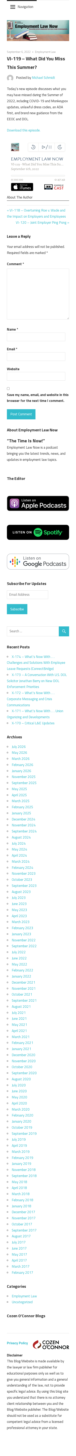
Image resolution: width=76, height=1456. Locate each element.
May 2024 (19, 849)
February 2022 (22, 970)
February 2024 (22, 867)
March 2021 (21, 1036)
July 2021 (19, 1012)
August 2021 (21, 1006)
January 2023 (21, 934)
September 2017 (24, 1230)
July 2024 (19, 843)
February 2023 (22, 928)
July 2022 (19, 952)
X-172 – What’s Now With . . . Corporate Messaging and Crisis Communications (31, 699)
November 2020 (24, 1061)
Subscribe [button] (17, 609)
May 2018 (19, 1182)
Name (12, 329)
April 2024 (19, 855)
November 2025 (24, 776)
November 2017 (24, 1218)
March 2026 (21, 758)
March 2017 (21, 1266)
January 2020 (21, 1121)
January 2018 (21, 1206)
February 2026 (22, 764)
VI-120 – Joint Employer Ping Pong (41, 222)
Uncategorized (22, 1302)
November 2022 (24, 940)
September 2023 (24, 885)
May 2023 (19, 909)
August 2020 (21, 1079)
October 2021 (22, 994)
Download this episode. (23, 130)
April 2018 (19, 1187)
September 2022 (24, 946)
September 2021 (24, 1000)
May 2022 (19, 964)
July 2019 (19, 1139)
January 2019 (21, 1163)
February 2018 (22, 1200)
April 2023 (19, 916)
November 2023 (24, 873)
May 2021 (19, 1024)
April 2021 (19, 1030)
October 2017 (22, 1224)
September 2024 (24, 831)
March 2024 (21, 861)
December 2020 (23, 1055)
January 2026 (21, 771)
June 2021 (19, 1018)
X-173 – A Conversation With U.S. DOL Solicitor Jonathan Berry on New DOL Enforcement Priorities (37, 681)
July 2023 (19, 897)
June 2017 (19, 1248)
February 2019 (22, 1157)
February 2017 (22, 1272)
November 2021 (24, 988)
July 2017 (19, 1242)
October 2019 (22, 1127)
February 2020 (22, 1115)
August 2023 (21, 891)
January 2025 (21, 813)
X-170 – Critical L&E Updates (33, 723)
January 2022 (21, 976)
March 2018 (21, 1194)
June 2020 (19, 1091)
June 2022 (19, 958)
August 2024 (21, 837)
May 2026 (19, 752)
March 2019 (21, 1151)
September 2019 (24, 1133)
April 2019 (19, 1145)
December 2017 (23, 1212)
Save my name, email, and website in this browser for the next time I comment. (38, 398)
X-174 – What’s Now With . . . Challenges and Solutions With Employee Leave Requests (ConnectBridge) (36, 663)
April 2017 (19, 1260)
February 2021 (22, 1042)
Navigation (25, 6)
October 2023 (22, 879)
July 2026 (19, 746)
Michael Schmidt (43, 77)
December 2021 (23, 982)
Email (12, 349)
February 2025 (22, 807)
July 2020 (19, 1085)
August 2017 (21, 1236)
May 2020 (19, 1097)
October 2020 (22, 1067)
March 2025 (21, 801)
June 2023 (19, 903)
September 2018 (24, 1175)
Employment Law (45, 52)
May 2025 (19, 789)
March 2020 (21, 1109)
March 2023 (21, 921)
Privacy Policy (17, 1343)
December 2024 (23, 819)
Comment (15, 264)
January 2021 (21, 1048)
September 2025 (24, 783)
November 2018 (24, 1169)
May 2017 (19, 1254)
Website (13, 369)
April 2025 (19, 795)
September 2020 (24, 1073)
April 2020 (19, 1103)
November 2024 (24, 825)
